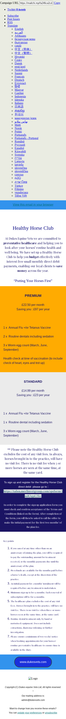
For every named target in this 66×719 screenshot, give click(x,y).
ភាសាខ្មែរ (20, 110)
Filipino (19, 189)
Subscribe (13, 15)
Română (19, 141)
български (21, 42)
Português (20, 134)
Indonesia (20, 96)
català (18, 45)
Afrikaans (20, 35)
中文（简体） (23, 49)
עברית (18, 158)
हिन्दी (17, 86)
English (19, 29)
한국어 (19, 114)
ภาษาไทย (21, 181)
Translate (12, 25)
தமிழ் (18, 177)
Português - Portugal (26, 138)
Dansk (18, 63)
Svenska (19, 154)
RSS (10, 22)
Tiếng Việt (21, 195)
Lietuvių (19, 161)
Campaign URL (9, 2)
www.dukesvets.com (33, 661)
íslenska (19, 99)
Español (19, 148)
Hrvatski (20, 56)
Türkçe (19, 185)
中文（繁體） (23, 53)
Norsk (18, 128)
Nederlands (21, 69)
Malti (18, 124)
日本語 (19, 106)
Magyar (19, 89)
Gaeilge (19, 93)
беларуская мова (25, 39)
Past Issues (13, 19)
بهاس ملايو (21, 121)
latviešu (19, 164)
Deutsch (19, 79)
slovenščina (21, 171)
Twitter (16, 9)
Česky (18, 60)
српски (19, 174)
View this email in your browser (33, 204)
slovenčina (21, 167)
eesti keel (20, 66)
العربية (19, 32)
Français (19, 76)
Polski (18, 131)
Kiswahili (20, 151)
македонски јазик (25, 118)
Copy (57, 2)
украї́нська (21, 192)
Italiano (19, 103)
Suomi (18, 73)
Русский (20, 144)
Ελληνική (20, 83)
